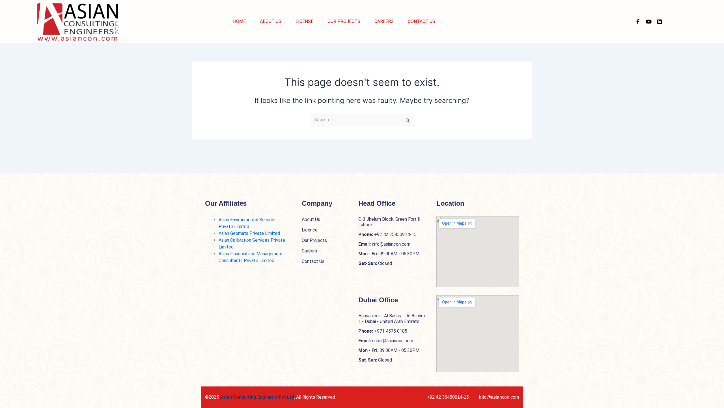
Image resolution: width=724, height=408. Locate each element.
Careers (384, 21)
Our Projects (343, 21)
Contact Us (421, 21)
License (304, 21)
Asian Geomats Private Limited (249, 233)
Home (239, 21)
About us (270, 21)
